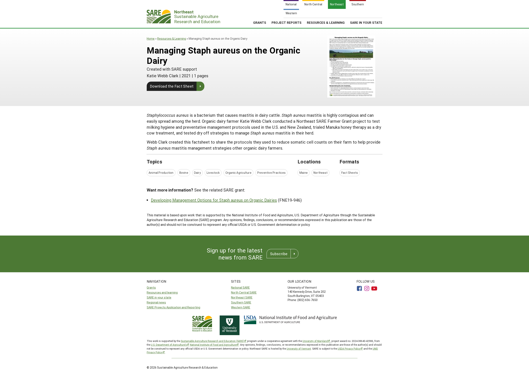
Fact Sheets (349, 173)
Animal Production (161, 173)
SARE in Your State (366, 22)
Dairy (197, 173)
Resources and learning (162, 292)
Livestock (213, 173)
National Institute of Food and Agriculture (213, 344)
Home (151, 38)
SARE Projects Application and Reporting (173, 307)
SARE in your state (159, 297)
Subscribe (278, 253)
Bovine (183, 173)
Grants (259, 22)
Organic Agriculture (238, 173)
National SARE (240, 287)
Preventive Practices (271, 173)
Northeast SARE (242, 297)
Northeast (320, 173)
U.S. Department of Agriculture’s (169, 344)
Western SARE (240, 307)
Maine (303, 173)
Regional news (156, 302)
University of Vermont (299, 348)
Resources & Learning (326, 22)
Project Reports (286, 22)
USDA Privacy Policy (349, 348)
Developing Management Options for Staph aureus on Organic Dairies (214, 200)
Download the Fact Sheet (171, 86)
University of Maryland (315, 341)
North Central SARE (244, 292)
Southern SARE (241, 302)
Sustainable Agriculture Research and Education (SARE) (212, 341)
